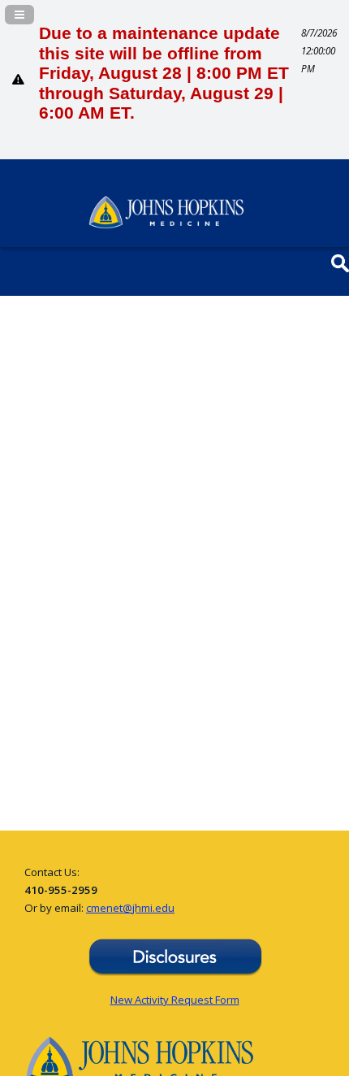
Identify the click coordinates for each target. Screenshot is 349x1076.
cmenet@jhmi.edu (130, 907)
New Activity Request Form (174, 999)
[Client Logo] (166, 224)
